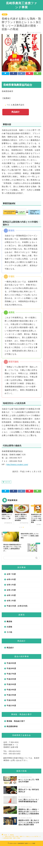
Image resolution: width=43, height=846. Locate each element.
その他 (9, 632)
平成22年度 (11, 700)
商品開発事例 (12, 726)
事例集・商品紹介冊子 (16, 721)
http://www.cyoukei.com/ (17, 465)
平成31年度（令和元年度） (18, 606)
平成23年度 (11, 695)
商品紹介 (15, 112)
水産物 (9, 627)
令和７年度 (11, 574)
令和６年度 (11, 579)
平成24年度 (11, 690)
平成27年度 (11, 674)
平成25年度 (11, 684)
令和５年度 (11, 585)
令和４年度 (11, 590)
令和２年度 (11, 601)
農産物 (4, 14)
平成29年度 (7, 482)
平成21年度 (11, 705)
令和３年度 (11, 595)
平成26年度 (11, 679)
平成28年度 (11, 668)
